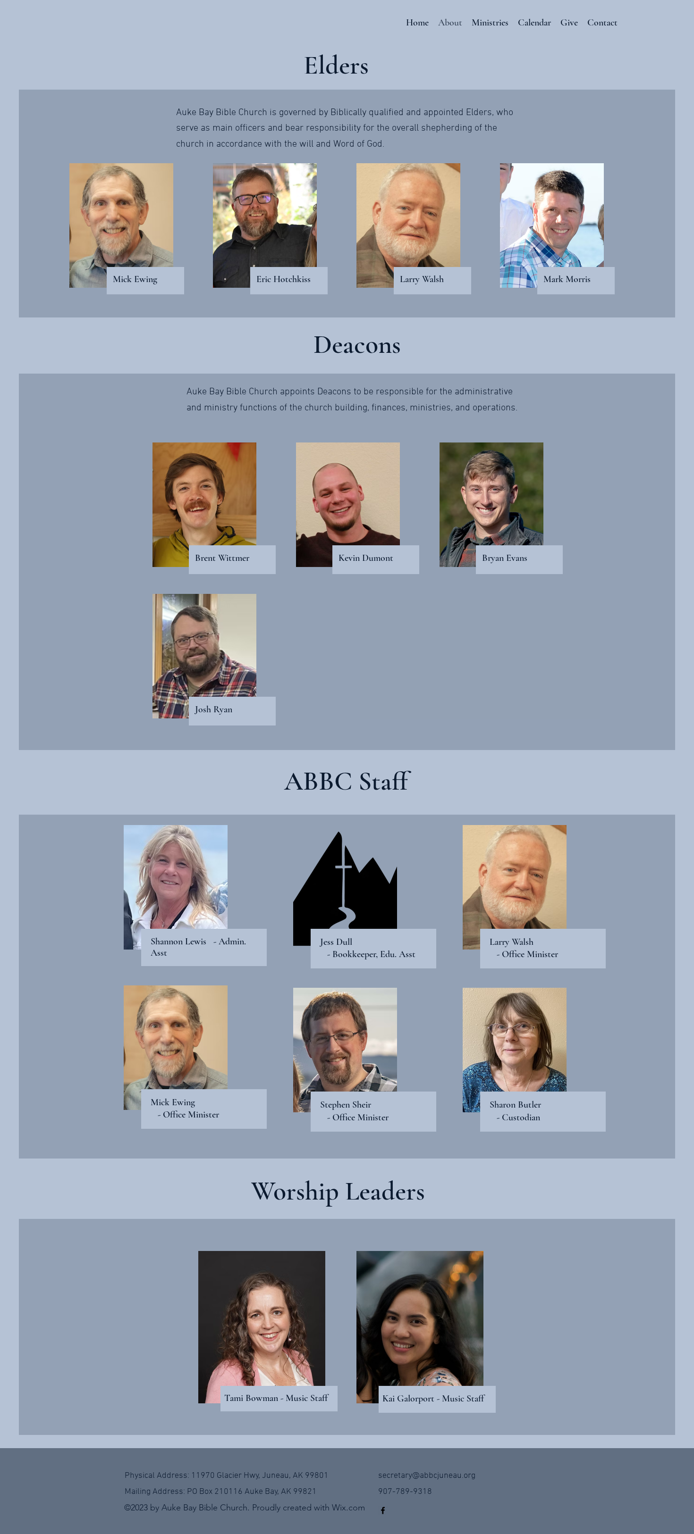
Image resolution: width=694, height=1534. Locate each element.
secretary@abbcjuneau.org (426, 1476)
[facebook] (383, 1510)
